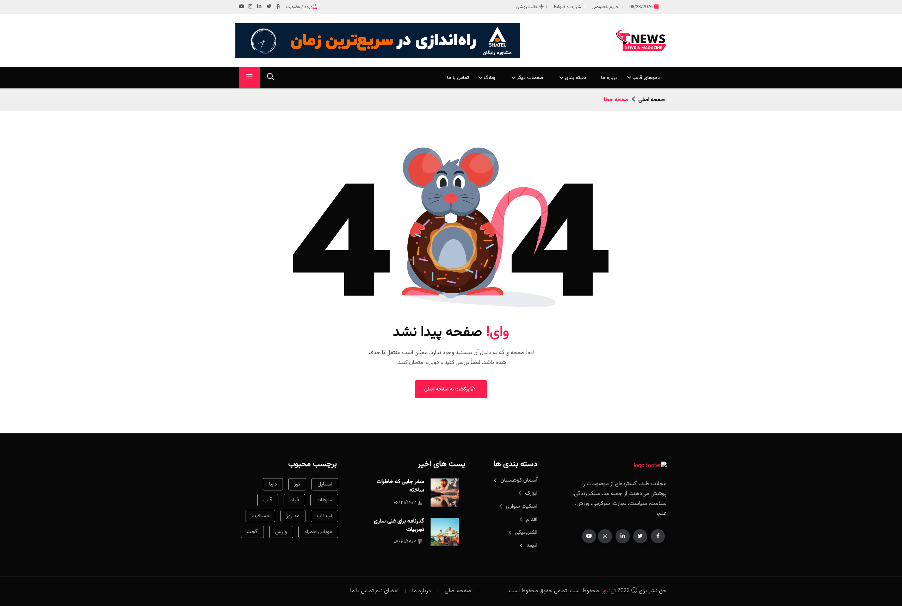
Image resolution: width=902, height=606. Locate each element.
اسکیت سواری (521, 506)
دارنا (273, 484)
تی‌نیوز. (608, 591)
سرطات (324, 500)
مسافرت (260, 516)
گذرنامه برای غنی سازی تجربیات (399, 525)
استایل (324, 484)
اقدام (531, 519)
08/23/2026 (641, 7)
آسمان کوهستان (518, 480)
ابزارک (531, 493)
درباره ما (609, 78)
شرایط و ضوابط (567, 7)
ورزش (281, 532)
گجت (252, 532)
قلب (267, 500)
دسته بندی (575, 78)
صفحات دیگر (530, 78)
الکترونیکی (526, 532)
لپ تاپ (324, 516)
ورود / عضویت (299, 7)
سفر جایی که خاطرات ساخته (400, 486)
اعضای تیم (387, 591)
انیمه (531, 545)
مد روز (292, 516)
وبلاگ (489, 78)
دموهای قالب (646, 78)
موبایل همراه (318, 532)
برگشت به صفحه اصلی (446, 389)
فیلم (294, 500)
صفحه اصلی (651, 99)
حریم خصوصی (605, 7)
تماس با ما (458, 78)
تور (297, 484)
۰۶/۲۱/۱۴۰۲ (405, 503)
